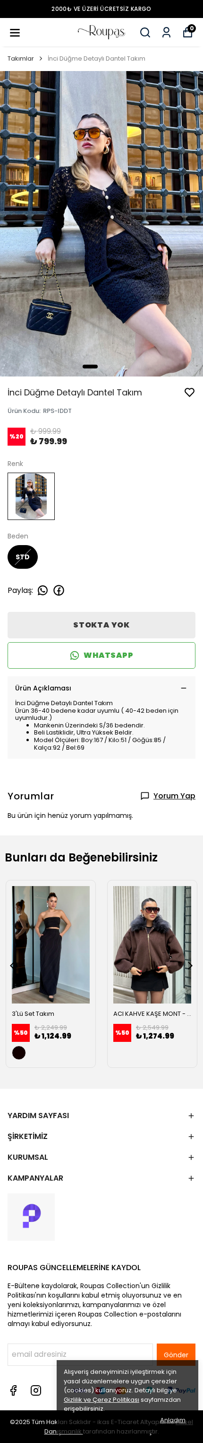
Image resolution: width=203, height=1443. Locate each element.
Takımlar (21, 58)
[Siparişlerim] (166, 32)
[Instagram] (36, 1390)
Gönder (176, 1355)
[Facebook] (13, 1390)
